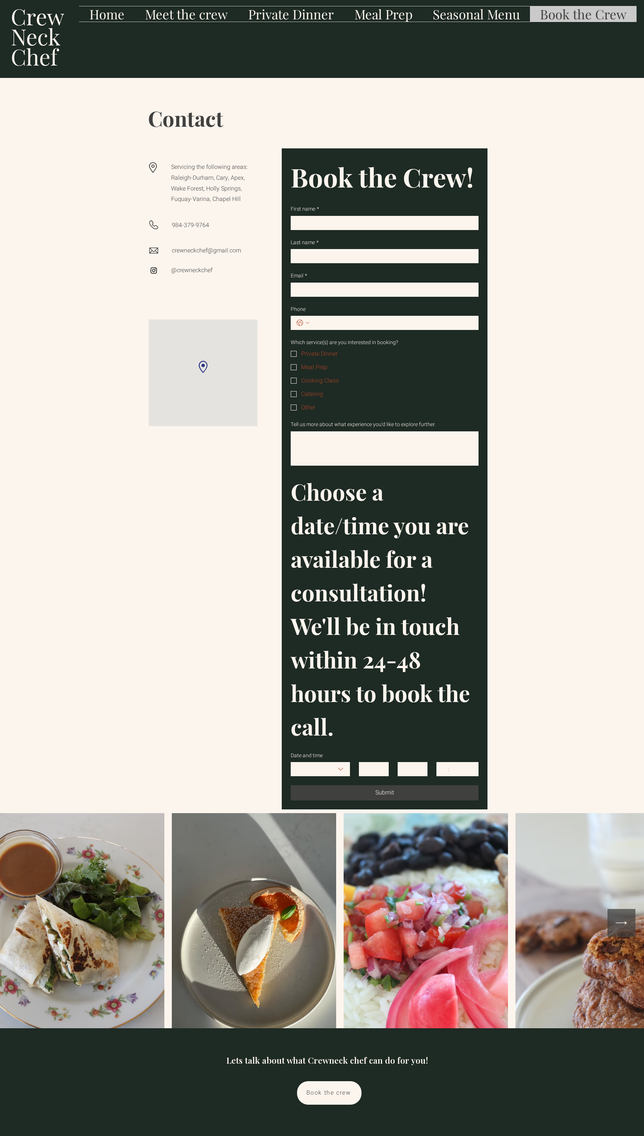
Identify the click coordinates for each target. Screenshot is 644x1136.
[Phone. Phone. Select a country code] (303, 322)
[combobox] (320, 769)
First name (305, 209)
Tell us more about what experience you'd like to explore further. (363, 424)
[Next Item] (621, 923)
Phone (298, 309)
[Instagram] (153, 270)
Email (299, 276)
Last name (305, 242)
